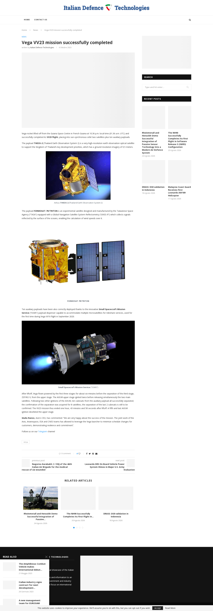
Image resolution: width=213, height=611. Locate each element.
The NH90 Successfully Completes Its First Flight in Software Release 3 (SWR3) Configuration (178, 139)
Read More (170, 608)
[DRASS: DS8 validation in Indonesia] (116, 498)
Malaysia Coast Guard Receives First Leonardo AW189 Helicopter (179, 191)
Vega (26, 442)
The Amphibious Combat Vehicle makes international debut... (32, 566)
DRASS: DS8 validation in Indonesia (115, 515)
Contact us (40, 19)
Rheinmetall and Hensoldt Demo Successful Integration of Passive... (41, 516)
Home (27, 19)
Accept (157, 608)
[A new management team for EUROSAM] (9, 603)
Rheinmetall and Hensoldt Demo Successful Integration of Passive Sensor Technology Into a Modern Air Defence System (152, 142)
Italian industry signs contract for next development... (30, 585)
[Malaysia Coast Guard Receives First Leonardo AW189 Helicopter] (179, 171)
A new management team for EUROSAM (29, 602)
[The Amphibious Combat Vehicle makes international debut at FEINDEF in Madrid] (9, 566)
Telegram (42, 431)
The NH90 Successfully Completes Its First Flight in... (78, 515)
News (35, 30)
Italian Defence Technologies (42, 47)
